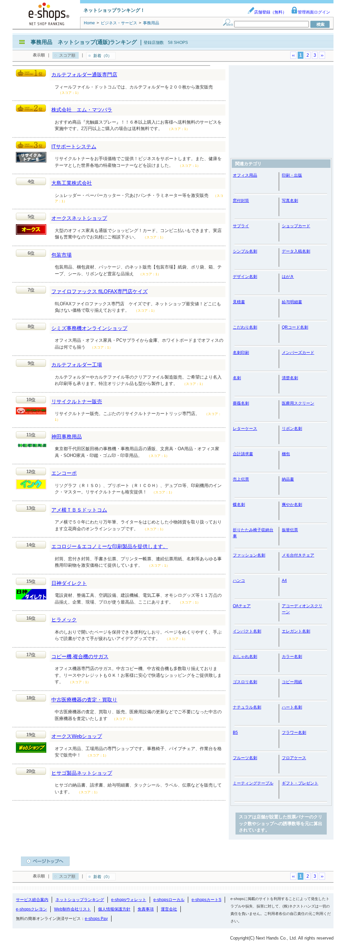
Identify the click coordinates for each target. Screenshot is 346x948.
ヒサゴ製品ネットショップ (81, 773)
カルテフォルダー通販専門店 (84, 74)
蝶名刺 (239, 504)
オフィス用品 (245, 175)
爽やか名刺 (292, 504)
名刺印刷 (241, 352)
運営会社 (169, 909)
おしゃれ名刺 (245, 656)
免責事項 (146, 909)
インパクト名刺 (247, 631)
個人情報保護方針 (114, 909)
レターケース (245, 428)
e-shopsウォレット (128, 899)
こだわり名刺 (245, 327)
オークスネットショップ (79, 218)
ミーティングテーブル (253, 783)
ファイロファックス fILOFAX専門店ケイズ (99, 291)
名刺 (237, 378)
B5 (235, 732)
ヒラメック (64, 619)
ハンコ (239, 580)
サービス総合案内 (32, 899)
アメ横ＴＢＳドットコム (79, 510)
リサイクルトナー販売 (76, 401)
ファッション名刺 (249, 555)
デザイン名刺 (245, 276)
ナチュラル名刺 (247, 707)
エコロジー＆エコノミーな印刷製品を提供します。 (109, 546)
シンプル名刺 (245, 251)
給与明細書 (292, 302)
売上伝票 (241, 479)
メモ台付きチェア (298, 555)
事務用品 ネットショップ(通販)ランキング (84, 42)
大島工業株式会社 (71, 183)
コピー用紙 (292, 682)
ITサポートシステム (73, 146)
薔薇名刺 (241, 403)
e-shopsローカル (168, 899)
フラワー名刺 (294, 732)
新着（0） (102, 55)
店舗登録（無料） (270, 12)
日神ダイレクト (69, 583)
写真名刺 (290, 200)
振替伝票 (290, 530)
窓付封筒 (241, 200)
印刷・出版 (292, 175)
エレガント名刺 (296, 631)
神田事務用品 (66, 436)
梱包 (286, 454)
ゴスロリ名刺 (245, 682)
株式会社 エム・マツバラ (81, 109)
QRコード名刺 (295, 327)
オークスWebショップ (76, 736)
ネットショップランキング (79, 899)
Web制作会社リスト (72, 909)
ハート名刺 (292, 707)
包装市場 (61, 255)
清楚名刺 (290, 378)
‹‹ (293, 55)
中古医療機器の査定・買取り (84, 699)
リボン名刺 (292, 428)
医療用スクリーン (298, 403)
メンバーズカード (298, 352)
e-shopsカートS (206, 899)
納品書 (288, 479)
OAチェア (242, 606)
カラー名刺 (292, 656)
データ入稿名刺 (296, 251)
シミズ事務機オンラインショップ (89, 328)
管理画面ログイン (314, 12)
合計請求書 (243, 454)
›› (322, 55)
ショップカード (296, 226)
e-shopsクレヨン (31, 909)
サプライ (241, 226)
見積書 (239, 302)
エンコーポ (64, 473)
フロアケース (294, 757)
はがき (288, 276)
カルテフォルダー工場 (76, 364)
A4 (284, 580)
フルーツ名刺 (245, 757)
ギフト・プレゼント (300, 783)
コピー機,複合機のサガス (79, 656)
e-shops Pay (96, 918)
